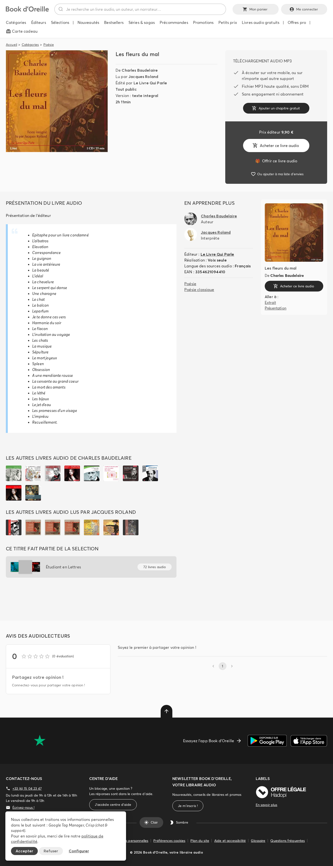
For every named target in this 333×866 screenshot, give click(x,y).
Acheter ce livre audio (279, 145)
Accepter (24, 850)
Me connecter (307, 9)
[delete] (166, 711)
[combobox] (140, 9)
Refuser (51, 850)
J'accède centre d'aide (113, 804)
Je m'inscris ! (188, 806)
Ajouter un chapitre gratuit (279, 108)
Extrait (270, 302)
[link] (276, 161)
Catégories (30, 44)
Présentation (275, 308)
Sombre (182, 822)
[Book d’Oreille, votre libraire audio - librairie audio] (27, 10)
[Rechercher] (60, 9)
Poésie (48, 44)
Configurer (79, 850)
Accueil (11, 44)
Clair (154, 822)
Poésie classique (199, 289)
